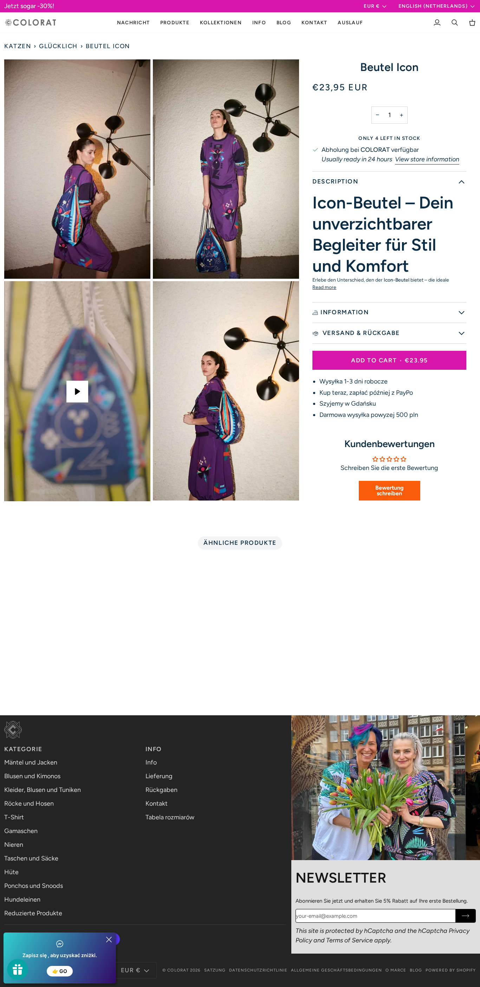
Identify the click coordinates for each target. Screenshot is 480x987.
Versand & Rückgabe (360, 332)
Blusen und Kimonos (32, 776)
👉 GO (59, 971)
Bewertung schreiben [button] (389, 490)
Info (151, 762)
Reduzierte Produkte (33, 913)
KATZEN (17, 46)
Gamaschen (21, 831)
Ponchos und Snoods (33, 886)
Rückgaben (161, 790)
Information (344, 312)
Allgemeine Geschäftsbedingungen (336, 970)
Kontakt (156, 803)
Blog (416, 970)
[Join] (465, 915)
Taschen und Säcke (31, 858)
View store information (427, 159)
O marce (395, 970)
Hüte (11, 872)
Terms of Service (349, 940)
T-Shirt (14, 817)
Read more (324, 287)
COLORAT (177, 970)
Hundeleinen (22, 899)
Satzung (215, 970)
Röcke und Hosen (29, 803)
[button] (175, 22)
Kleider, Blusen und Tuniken (42, 790)
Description (335, 181)
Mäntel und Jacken (30, 762)
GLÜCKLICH (58, 46)
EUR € (372, 6)
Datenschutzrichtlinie (258, 970)
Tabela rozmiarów (169, 817)
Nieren (13, 845)
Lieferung (159, 776)
